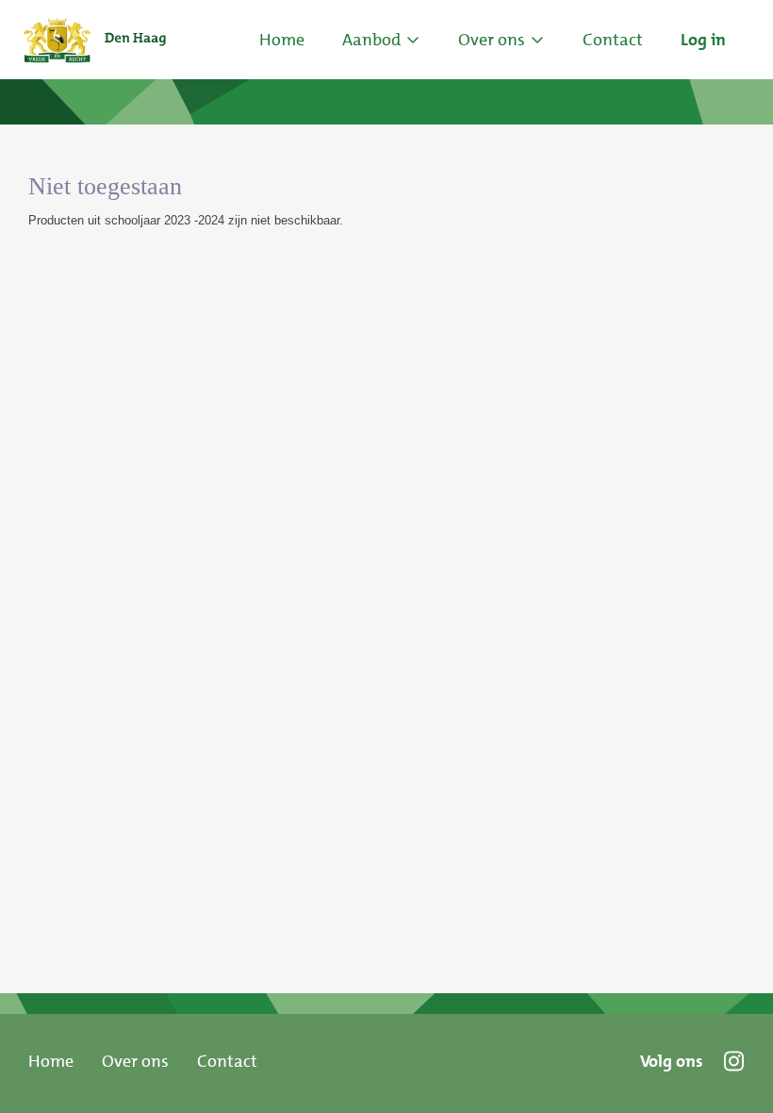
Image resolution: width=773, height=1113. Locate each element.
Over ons (135, 1061)
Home (281, 39)
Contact (227, 1061)
